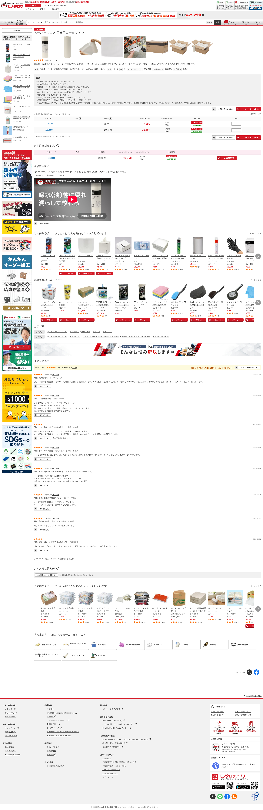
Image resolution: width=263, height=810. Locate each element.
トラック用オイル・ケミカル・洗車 (136, 337)
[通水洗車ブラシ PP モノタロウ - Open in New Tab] (179, 292)
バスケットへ (69, 273)
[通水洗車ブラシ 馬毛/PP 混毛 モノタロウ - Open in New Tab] (216, 292)
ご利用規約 (106, 758)
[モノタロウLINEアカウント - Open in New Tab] (220, 799)
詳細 (208, 22)
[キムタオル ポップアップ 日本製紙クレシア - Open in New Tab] (179, 598)
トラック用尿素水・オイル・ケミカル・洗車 (101, 337)
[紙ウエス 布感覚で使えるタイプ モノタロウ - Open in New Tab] (123, 245)
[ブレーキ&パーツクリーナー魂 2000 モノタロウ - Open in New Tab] (179, 245)
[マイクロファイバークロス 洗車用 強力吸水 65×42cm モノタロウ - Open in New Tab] (253, 292)
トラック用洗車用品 (161, 337)
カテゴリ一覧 (10, 709)
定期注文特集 (10, 732)
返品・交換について (243, 715)
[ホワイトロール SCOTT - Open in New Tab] (67, 292)
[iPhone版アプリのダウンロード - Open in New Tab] (222, 786)
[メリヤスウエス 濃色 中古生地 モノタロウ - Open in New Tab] (142, 598)
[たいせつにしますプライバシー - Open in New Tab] (255, 797)
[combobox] (124, 22)
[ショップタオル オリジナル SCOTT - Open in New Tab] (49, 245)
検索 (218, 22)
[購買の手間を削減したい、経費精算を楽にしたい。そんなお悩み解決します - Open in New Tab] (147, 349)
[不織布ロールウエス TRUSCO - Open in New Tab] (198, 245)
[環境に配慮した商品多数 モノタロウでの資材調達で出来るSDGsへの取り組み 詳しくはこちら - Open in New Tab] (17, 472)
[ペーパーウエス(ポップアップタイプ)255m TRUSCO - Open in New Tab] (49, 292)
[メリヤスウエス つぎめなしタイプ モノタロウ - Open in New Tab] (104, 598)
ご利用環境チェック (110, 773)
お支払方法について (243, 712)
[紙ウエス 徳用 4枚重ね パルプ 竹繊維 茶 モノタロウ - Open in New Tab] (198, 598)
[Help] (57, 146)
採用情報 (48, 743)
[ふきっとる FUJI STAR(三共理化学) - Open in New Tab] (86, 292)
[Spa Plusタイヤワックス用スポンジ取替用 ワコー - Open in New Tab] (198, 292)
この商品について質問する (46, 575)
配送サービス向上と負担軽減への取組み (63, 732)
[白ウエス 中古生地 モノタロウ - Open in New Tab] (67, 598)
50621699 (49, 124)
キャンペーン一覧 (12, 728)
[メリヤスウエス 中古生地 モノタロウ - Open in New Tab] (86, 598)
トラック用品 (75, 337)
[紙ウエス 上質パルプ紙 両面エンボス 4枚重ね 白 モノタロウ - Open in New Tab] (253, 245)
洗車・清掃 (85, 332)
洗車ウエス (107, 332)
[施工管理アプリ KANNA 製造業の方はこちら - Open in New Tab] (17, 370)
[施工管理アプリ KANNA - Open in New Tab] (17, 350)
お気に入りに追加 (225, 109)
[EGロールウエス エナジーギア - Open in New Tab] (142, 292)
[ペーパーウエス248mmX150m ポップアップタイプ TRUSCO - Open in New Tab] (253, 598)
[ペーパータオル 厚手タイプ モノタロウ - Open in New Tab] (160, 598)
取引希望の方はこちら (56, 766)
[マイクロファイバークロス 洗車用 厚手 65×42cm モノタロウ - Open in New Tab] (160, 292)
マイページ (29, 9)
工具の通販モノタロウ (58, 332)
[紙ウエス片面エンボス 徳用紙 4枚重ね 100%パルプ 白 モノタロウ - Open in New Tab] (160, 245)
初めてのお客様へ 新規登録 (57, 5)
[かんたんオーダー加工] (17, 311)
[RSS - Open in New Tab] (234, 799)
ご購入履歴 (55, 9)
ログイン (33, 5)
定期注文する (229, 158)
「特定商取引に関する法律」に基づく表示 (119, 762)
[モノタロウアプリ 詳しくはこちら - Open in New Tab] (235, 777)
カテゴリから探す (8, 22)
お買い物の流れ (217, 712)
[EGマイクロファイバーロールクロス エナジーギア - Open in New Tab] (123, 292)
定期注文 (43, 9)
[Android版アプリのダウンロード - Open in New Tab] (247, 786)
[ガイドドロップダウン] (241, 7)
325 (74, 367)
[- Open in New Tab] (219, 727)
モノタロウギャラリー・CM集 (59, 735)
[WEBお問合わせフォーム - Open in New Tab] (220, 5)
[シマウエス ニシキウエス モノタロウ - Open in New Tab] (235, 598)
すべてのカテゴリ (34, 22)
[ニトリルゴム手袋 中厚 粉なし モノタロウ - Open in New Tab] (235, 245)
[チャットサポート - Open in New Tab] (229, 5)
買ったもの (246, 22)
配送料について (217, 715)
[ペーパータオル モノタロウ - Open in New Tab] (216, 598)
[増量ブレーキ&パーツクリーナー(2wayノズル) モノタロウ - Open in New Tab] (216, 245)
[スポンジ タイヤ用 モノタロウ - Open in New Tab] (235, 292)
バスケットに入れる (251, 109)
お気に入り (257, 22)
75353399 (49, 130)
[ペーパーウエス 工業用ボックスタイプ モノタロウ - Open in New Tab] (104, 245)
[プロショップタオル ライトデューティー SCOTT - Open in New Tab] (67, 245)
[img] (13, 5)
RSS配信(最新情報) (12, 754)
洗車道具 (96, 332)
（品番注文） (19, 22)
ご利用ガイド (220, 707)
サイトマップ (107, 777)
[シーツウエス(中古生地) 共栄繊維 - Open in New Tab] (123, 598)
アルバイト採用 (53, 747)
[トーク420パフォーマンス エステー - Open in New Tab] (142, 245)
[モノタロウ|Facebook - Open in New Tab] (227, 799)
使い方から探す (11, 736)
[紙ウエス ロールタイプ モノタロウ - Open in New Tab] (86, 245)
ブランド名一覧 (11, 713)
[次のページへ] (258, 256)
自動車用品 (74, 332)
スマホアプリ (10, 751)
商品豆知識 (9, 747)
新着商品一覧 (10, 717)
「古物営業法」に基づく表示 (114, 766)
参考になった (44, 223)
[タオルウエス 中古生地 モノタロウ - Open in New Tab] (49, 598)
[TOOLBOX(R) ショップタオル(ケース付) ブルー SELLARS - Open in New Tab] (104, 292)
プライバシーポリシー (111, 770)
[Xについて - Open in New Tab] (213, 799)
